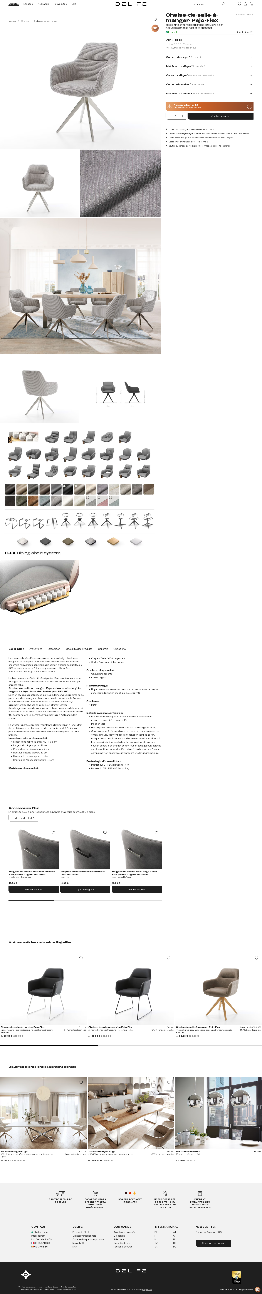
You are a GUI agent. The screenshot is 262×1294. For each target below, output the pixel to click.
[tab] (16, 649)
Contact (38, 1227)
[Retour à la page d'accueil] (131, 4)
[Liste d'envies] (239, 4)
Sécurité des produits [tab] (79, 649)
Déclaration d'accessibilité (66, 1290)
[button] (131, 1239)
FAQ (74, 1246)
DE (156, 1232)
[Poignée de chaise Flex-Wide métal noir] (85, 848)
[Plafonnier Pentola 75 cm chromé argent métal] (218, 1113)
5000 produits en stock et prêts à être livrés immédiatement (95, 1203)
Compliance (49, 1290)
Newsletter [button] (206, 1227)
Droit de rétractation (68, 1287)
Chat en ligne (41, 1232)
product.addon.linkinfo (23, 818)
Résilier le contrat (123, 1246)
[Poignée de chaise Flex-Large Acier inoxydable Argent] (137, 848)
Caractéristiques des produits (88, 1239)
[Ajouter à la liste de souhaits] (155, 19)
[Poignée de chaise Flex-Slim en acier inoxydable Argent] (33, 848)
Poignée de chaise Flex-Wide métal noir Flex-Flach (83, 873)
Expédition (119, 1235)
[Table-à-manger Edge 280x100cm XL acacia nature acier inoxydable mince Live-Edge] (131, 1113)
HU (174, 1239)
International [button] (166, 1227)
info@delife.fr (38, 1235)
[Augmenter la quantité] (183, 116)
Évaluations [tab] (35, 649)
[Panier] (252, 4)
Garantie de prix (122, 1243)
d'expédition (147, 1290)
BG (174, 1243)
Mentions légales (51, 1287)
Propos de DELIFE (81, 1232)
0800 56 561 (41, 1246)
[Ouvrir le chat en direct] (257, 1289)
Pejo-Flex (64, 942)
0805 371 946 (42, 1243)
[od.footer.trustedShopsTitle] (236, 1277)
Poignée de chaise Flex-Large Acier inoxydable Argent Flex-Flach (134, 873)
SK (156, 1246)
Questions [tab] (119, 649)
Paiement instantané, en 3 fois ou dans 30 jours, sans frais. (200, 1203)
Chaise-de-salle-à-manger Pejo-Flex (23, 1027)
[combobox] (205, 4)
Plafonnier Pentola (188, 1151)
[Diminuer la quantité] (169, 116)
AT (174, 1232)
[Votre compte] (245, 4)
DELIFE (77, 1227)
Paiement (119, 1239)
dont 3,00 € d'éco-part (181, 44)
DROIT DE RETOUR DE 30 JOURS (60, 1200)
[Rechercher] (223, 4)
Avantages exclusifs (124, 1232)
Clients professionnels (84, 1235)
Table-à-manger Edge (14, 1151)
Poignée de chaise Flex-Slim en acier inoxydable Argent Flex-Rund (32, 873)
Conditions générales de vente (30, 1287)
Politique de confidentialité (31, 1290)
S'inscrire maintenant (213, 1243)
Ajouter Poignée (33, 889)
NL (156, 1239)
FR (156, 1235)
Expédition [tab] (54, 649)
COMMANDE (122, 1227)
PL (174, 1246)
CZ (156, 1243)
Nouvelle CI (78, 1243)
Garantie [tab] (103, 649)
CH (174, 1235)
